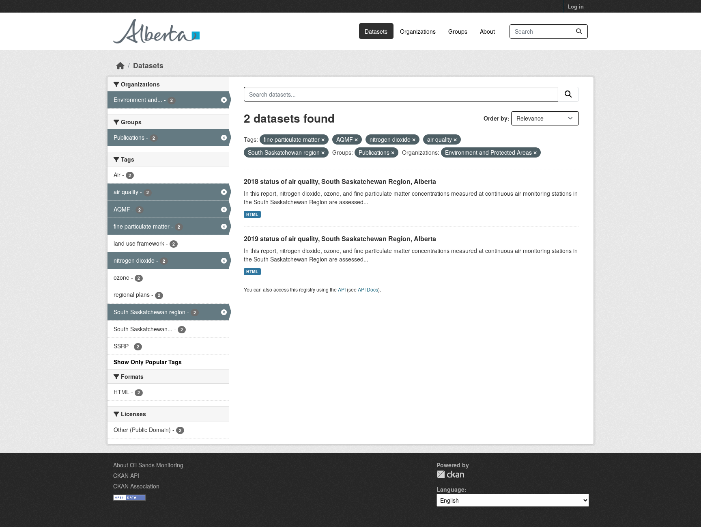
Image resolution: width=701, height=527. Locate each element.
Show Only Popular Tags (148, 362)
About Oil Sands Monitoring (148, 465)
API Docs (368, 289)
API (342, 289)
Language (450, 489)
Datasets (376, 31)
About (487, 31)
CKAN (450, 474)
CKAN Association (136, 486)
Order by (495, 118)
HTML (252, 214)
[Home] (120, 65)
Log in (576, 6)
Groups (457, 31)
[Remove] (323, 139)
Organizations (418, 31)
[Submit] (579, 31)
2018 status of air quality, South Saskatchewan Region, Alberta (340, 181)
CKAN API (126, 475)
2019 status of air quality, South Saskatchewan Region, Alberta (340, 238)
